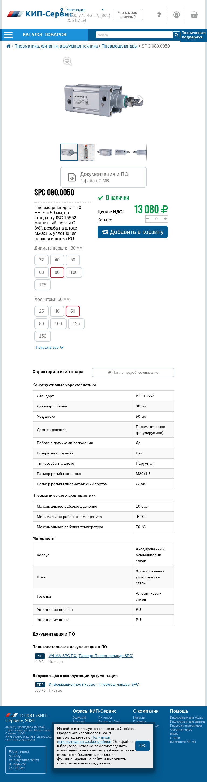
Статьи (175, 737)
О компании (146, 711)
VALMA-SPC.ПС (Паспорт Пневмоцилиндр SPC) (91, 655)
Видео (174, 733)
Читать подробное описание (134, 372)
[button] (107, 100)
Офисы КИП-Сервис (94, 711)
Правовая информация (186, 725)
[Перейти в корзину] (194, 14)
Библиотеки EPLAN (183, 741)
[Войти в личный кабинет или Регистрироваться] (176, 14)
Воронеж (79, 721)
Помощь (179, 711)
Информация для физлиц (187, 721)
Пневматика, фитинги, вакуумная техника (56, 46)
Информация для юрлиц (186, 717)
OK (142, 745)
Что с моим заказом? (128, 14)
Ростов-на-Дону (109, 721)
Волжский (79, 717)
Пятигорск (105, 717)
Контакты (139, 721)
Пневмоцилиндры (120, 46)
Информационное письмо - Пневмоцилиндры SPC (94, 684)
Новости (139, 717)
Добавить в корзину (136, 231)
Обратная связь (181, 729)
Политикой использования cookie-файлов (84, 739)
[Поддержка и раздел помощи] (159, 14)
